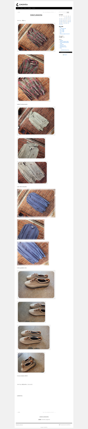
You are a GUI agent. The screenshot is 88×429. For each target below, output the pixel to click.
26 (59, 23)
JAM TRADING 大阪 (63, 46)
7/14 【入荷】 (62, 31)
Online (21, 8)
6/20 (60, 32)
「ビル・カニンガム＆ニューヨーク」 (48, 12)
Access (25, 8)
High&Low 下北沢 (63, 45)
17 (68, 20)
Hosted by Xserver (19, 424)
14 (63, 20)
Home (18, 8)
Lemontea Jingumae (44, 419)
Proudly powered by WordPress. (65, 424)
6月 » (62, 24)
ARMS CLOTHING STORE (64, 41)
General (33, 8)
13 (61, 20)
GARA (18, 12)
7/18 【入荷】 (62, 30)
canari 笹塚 (62, 44)
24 (68, 21)
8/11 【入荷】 (62, 29)
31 (68, 23)
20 (61, 21)
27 (61, 23)
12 (59, 20)
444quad (61, 40)
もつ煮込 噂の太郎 (63, 28)
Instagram (29, 8)
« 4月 (60, 24)
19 (59, 21)
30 (66, 23)
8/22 (60, 27)
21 (63, 21)
